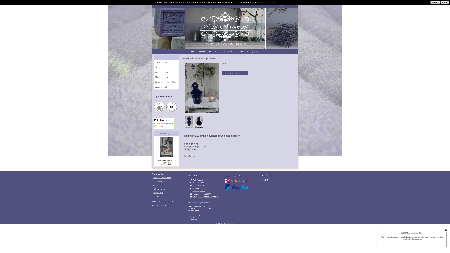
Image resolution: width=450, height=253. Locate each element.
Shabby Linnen (161, 77)
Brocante (159, 67)
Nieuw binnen (161, 62)
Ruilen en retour (159, 189)
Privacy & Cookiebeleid (267, 2)
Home (193, 52)
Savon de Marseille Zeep (165, 82)
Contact (217, 52)
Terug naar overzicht (191, 164)
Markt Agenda (205, 52)
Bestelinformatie (159, 181)
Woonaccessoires (162, 72)
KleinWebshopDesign (163, 205)
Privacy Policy (253, 52)
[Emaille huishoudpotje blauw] (202, 88)
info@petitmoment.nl (200, 191)
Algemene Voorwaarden (234, 52)
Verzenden (157, 185)
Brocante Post (161, 87)
